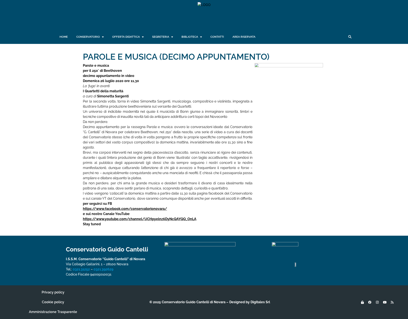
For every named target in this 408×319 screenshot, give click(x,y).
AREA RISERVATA (243, 36)
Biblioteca (189, 36)
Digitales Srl (260, 302)
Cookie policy (53, 302)
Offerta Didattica (126, 36)
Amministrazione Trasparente (53, 312)
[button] (350, 37)
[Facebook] (370, 302)
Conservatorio (88, 36)
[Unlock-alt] (362, 302)
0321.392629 (103, 269)
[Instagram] (377, 302)
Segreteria (160, 36)
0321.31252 (81, 269)
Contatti (217, 36)
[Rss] (392, 302)
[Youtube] (384, 302)
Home (64, 36)
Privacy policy (53, 292)
